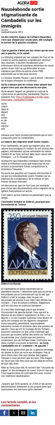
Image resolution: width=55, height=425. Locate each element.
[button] (4, 413)
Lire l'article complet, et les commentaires (18, 403)
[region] (32, 117)
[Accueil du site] (27, 5)
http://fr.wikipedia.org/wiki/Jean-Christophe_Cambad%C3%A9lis (25, 98)
